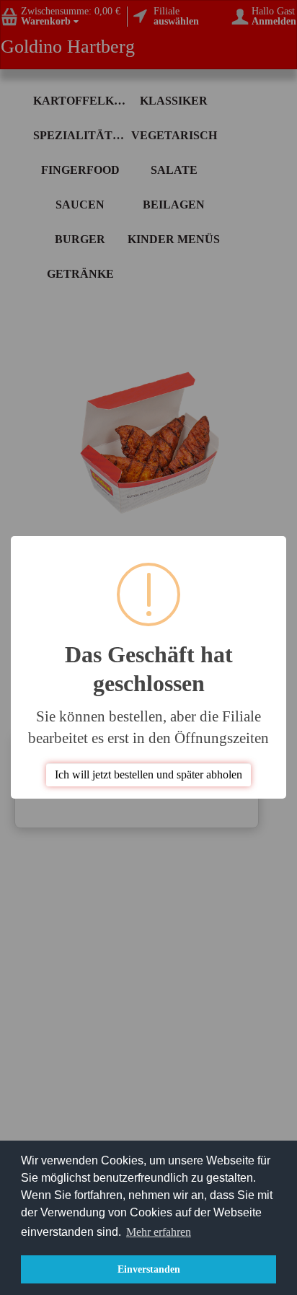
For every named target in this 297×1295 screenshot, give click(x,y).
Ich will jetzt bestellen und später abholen (148, 774)
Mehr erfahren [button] (158, 1232)
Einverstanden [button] (149, 1269)
